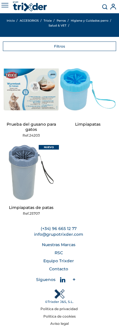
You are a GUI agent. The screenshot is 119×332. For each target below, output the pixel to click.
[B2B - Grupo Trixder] (30, 6)
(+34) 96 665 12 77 (59, 228)
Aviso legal (59, 323)
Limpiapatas (88, 124)
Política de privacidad (59, 309)
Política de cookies (59, 316)
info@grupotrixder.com (58, 234)
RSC (59, 252)
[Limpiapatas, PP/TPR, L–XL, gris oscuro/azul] (31, 172)
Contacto (58, 268)
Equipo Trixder (58, 260)
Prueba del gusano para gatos (31, 127)
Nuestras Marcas (58, 244)
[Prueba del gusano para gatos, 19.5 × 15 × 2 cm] (31, 89)
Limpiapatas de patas (31, 207)
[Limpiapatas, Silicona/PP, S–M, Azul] (88, 89)
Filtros (59, 46)
